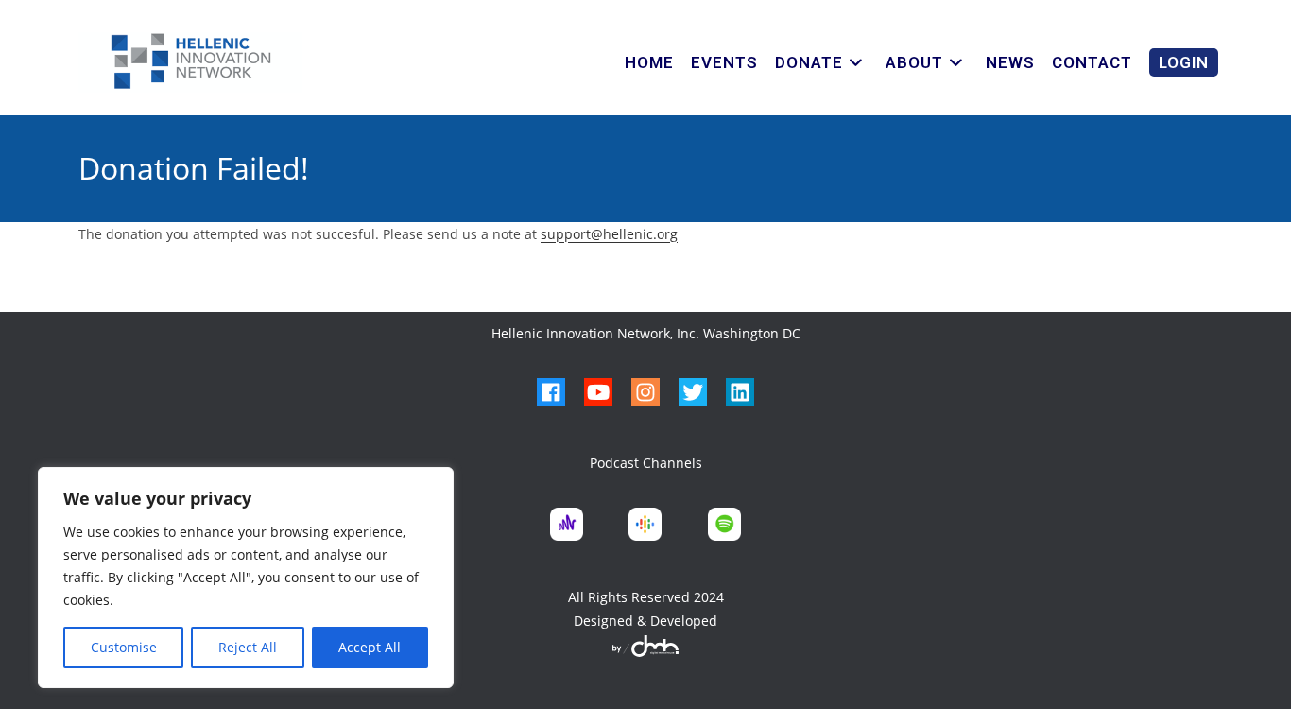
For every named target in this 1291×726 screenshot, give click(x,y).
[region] (246, 577)
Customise (124, 647)
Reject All (247, 647)
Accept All (369, 647)
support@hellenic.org (609, 234)
